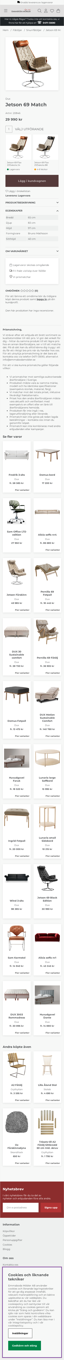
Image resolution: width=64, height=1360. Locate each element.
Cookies (7, 1244)
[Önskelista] (52, 11)
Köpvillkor (9, 1231)
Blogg (6, 1249)
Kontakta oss (10, 1264)
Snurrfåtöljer (33, 30)
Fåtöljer (17, 30)
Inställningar (20, 1333)
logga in (42, 299)
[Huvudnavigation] (6, 11)
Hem (6, 30)
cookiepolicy (15, 1325)
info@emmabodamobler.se (19, 359)
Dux (7, 98)
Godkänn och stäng (24, 1345)
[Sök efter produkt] (39, 11)
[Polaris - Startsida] (21, 11)
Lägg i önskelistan (19, 191)
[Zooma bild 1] (32, 64)
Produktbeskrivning (20, 202)
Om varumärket (16, 251)
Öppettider (9, 1235)
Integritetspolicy (22, 1322)
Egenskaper (13, 210)
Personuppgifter (12, 1240)
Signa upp (51, 1207)
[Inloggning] (46, 11)
